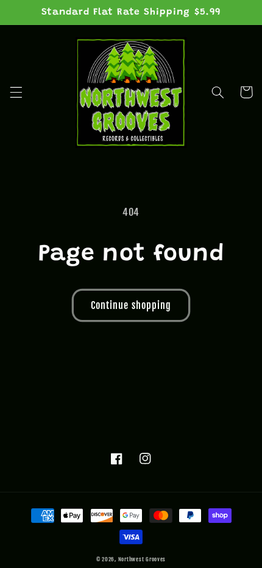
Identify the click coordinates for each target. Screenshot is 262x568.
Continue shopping (131, 305)
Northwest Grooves (142, 559)
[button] (16, 92)
